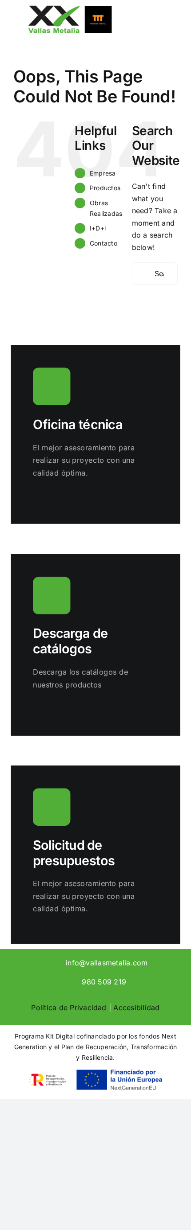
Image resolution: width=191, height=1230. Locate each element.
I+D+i (98, 228)
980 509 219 (104, 981)
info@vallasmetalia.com (106, 962)
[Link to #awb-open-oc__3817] (160, 28)
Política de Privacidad (68, 1007)
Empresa (103, 173)
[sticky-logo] (69, 8)
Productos (105, 187)
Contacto (103, 243)
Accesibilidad (136, 1007)
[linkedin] (41, 961)
